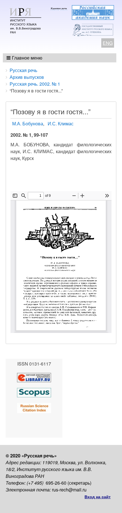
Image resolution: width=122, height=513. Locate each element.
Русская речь (23, 70)
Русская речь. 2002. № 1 (35, 84)
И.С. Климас (60, 123)
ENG (108, 43)
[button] (25, 57)
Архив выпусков (27, 77)
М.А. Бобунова (27, 123)
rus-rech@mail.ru (69, 489)
